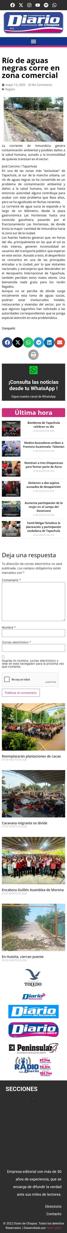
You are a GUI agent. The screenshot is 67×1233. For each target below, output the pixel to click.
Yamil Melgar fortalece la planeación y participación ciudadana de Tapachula (43, 527)
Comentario (11, 580)
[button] (33, 41)
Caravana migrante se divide (24, 823)
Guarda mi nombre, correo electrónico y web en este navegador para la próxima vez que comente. (33, 663)
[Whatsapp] (54, 5)
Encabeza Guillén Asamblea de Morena (33, 890)
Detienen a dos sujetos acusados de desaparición (43, 485)
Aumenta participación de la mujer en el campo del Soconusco (44, 506)
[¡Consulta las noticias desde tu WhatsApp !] (33, 370)
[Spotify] (46, 5)
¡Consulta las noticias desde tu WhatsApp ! (33, 385)
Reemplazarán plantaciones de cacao (32, 756)
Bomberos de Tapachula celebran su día (44, 424)
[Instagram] (29, 5)
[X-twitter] (21, 5)
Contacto (53, 1214)
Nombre (9, 627)
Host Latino (54, 1228)
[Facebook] (12, 5)
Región (10, 89)
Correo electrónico (16, 642)
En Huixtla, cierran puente (23, 956)
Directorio (53, 1206)
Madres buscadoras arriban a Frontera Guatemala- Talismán (43, 444)
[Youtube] (37, 5)
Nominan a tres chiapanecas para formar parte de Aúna (43, 464)
